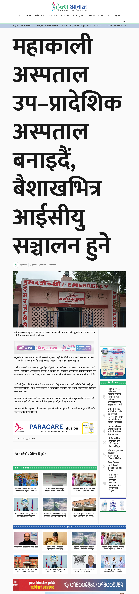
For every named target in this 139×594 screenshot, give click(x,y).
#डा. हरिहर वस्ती (26, 25)
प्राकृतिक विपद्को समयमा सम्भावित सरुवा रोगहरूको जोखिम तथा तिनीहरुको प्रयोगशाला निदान (84, 571)
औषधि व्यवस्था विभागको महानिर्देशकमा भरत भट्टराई (55, 548)
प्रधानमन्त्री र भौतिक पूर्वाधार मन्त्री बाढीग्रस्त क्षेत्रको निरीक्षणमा (26, 515)
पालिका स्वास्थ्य (104, 16)
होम (20, 16)
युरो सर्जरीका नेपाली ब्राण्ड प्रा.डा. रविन (26, 547)
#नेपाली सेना (98, 25)
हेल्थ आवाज (23, 265)
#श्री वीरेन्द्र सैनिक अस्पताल (113, 25)
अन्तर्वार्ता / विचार (78, 16)
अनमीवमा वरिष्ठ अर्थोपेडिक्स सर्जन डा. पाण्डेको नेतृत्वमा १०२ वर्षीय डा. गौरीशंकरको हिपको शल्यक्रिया (115, 416)
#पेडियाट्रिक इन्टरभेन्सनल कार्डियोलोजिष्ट (46, 25)
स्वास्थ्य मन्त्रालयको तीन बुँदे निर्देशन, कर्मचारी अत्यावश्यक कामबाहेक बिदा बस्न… (55, 491)
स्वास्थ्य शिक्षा (52, 16)
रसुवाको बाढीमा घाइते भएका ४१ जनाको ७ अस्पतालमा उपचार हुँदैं (55, 515)
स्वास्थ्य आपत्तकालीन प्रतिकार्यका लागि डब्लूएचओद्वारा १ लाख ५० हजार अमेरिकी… (26, 491)
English (117, 16)
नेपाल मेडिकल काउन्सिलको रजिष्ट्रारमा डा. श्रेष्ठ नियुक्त (114, 466)
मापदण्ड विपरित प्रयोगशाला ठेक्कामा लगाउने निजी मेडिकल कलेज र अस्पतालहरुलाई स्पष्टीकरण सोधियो (115, 397)
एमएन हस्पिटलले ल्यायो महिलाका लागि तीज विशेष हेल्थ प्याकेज (114, 430)
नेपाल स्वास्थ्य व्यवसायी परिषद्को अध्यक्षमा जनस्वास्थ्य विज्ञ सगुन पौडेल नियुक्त (115, 483)
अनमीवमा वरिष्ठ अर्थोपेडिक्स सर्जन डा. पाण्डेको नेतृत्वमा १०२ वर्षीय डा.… (84, 491)
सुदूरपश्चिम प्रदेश (30, 438)
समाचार (29, 16)
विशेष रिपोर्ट (39, 16)
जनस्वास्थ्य (65, 16)
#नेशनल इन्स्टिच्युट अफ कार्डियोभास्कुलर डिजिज (76, 25)
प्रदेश (91, 16)
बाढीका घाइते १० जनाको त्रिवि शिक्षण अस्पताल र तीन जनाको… (84, 515)
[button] (15, 15)
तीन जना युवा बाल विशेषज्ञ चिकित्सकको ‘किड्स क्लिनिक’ (115, 454)
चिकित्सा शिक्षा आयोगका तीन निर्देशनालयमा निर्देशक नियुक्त (114, 442)
